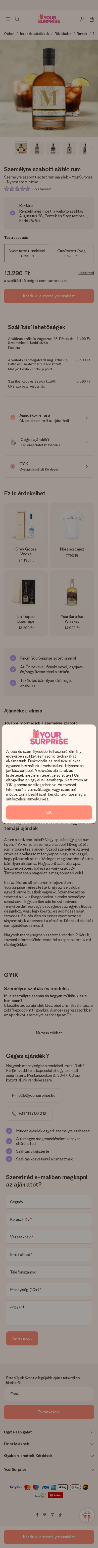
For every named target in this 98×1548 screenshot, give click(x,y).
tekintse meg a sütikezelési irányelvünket (46, 796)
